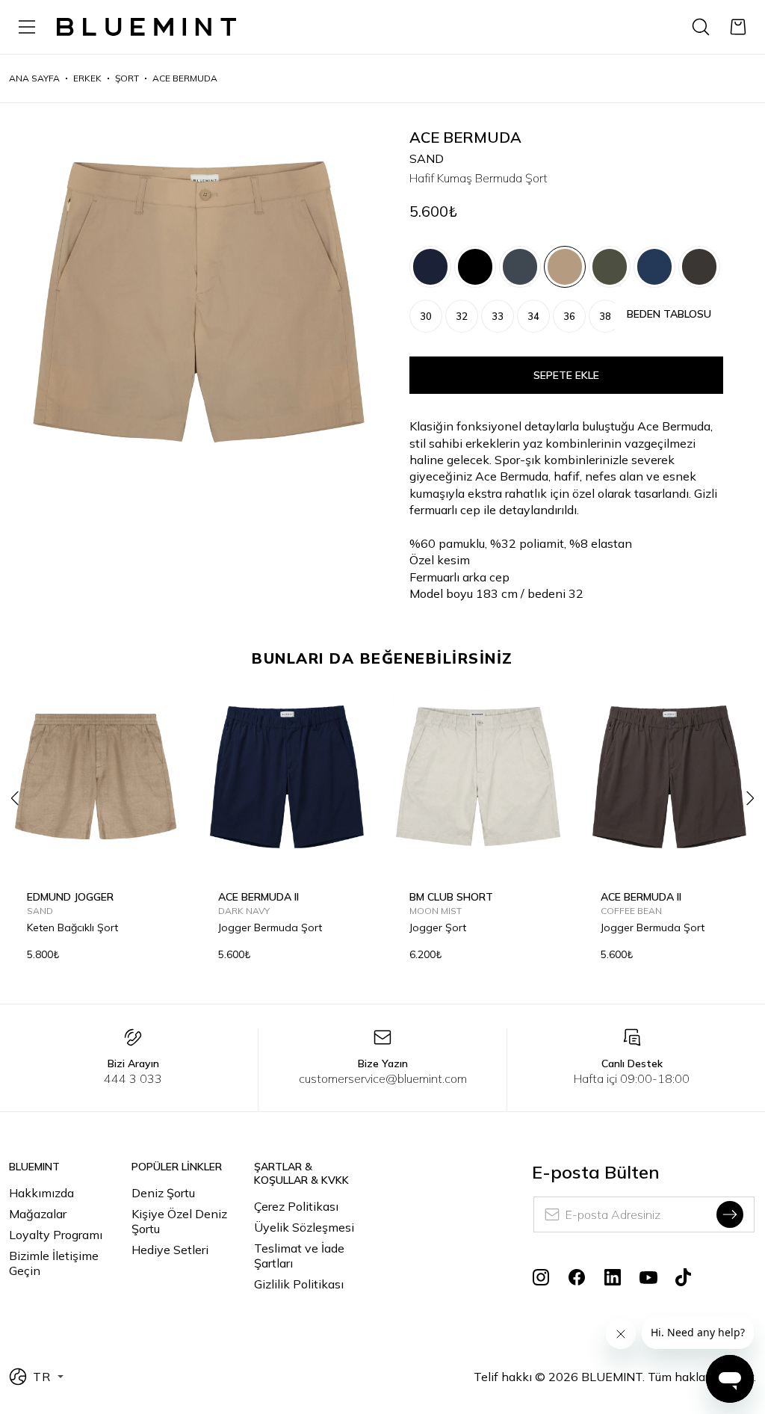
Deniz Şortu (163, 1192)
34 (533, 316)
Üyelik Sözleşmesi (304, 1227)
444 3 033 (133, 1078)
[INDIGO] (654, 267)
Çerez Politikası (296, 1206)
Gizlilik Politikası (299, 1283)
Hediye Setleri (169, 1249)
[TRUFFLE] (699, 267)
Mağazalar (37, 1213)
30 (426, 316)
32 (462, 316)
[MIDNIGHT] (520, 267)
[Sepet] (738, 27)
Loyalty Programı (55, 1234)
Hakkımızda (41, 1192)
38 (605, 316)
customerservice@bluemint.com (383, 1078)
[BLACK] (475, 267)
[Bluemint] (146, 27)
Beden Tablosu (669, 314)
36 (569, 316)
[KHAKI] (610, 267)
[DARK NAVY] (430, 267)
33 (498, 316)
